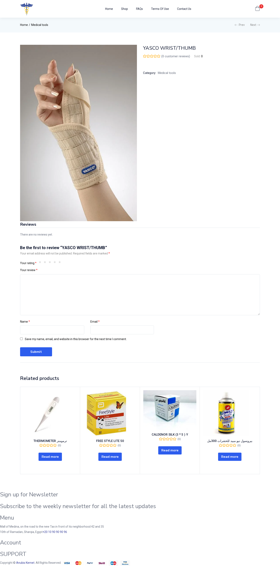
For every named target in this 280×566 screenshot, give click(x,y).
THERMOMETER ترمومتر (50, 441)
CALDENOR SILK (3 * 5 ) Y (170, 434)
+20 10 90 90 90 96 (55, 532)
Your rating (28, 263)
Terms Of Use (160, 8)
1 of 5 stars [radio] (41, 263)
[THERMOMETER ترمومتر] (50, 413)
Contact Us (184, 8)
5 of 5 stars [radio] (60, 263)
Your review (29, 270)
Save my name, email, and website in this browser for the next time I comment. (76, 339)
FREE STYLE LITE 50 (110, 441)
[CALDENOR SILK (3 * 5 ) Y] (169, 410)
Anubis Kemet (25, 562)
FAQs (139, 8)
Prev (242, 24)
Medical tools (39, 24)
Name (25, 321)
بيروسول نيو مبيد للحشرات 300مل (229, 441)
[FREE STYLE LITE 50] (110, 413)
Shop (124, 8)
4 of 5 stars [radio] (55, 263)
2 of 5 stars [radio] (45, 263)
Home (109, 8)
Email (95, 321)
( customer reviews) (175, 56)
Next (253, 24)
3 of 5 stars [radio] (50, 263)
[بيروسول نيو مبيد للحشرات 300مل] (229, 413)
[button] (257, 9)
